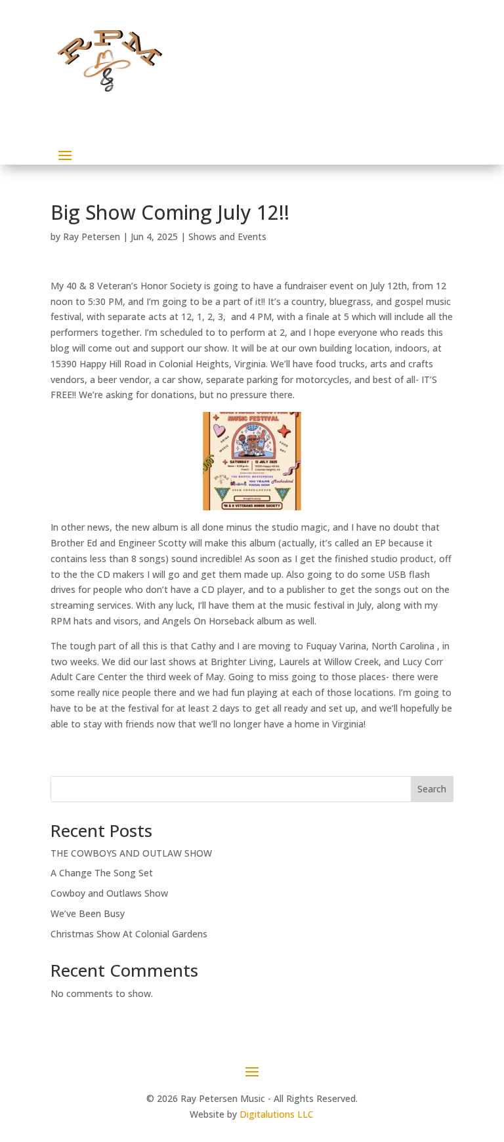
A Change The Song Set (102, 873)
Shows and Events (227, 236)
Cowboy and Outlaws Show (109, 893)
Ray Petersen (91, 236)
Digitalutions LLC (277, 1114)
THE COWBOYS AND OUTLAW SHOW (131, 853)
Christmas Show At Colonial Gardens (129, 934)
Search (431, 789)
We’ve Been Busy (88, 913)
